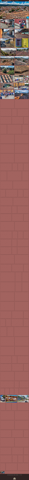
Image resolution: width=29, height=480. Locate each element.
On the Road (16, 0)
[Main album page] (2, 0)
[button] (1, 479)
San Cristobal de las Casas (7, 0)
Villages (13, 0)
